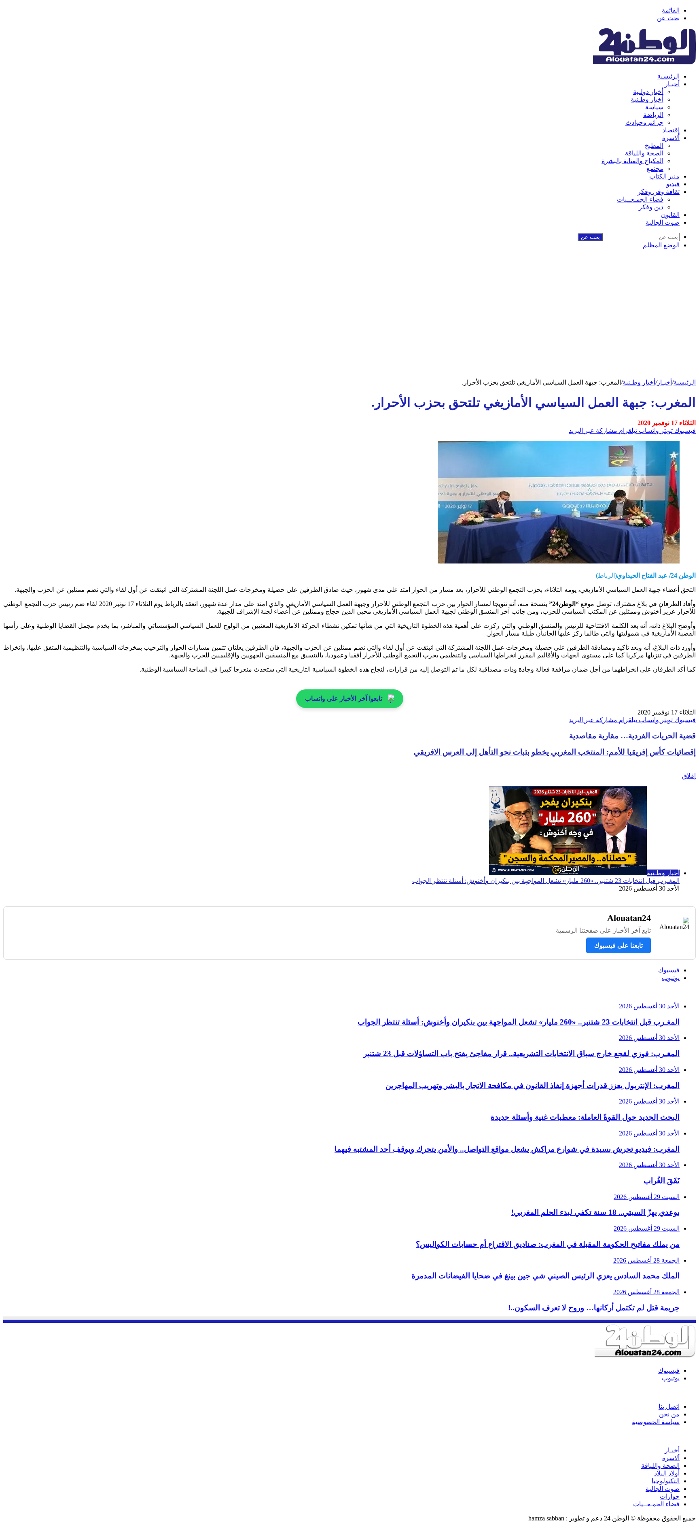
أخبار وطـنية (647, 99)
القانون (670, 214)
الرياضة (653, 114)
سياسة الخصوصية (656, 1421)
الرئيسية (668, 76)
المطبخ (654, 145)
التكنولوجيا (666, 1481)
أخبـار (672, 84)
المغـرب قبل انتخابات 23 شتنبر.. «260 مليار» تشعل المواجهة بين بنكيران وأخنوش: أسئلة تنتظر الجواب (546, 880)
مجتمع (654, 168)
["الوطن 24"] (644, 62)
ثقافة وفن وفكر (659, 191)
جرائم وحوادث (644, 122)
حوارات (670, 1496)
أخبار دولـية (648, 91)
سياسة (654, 107)
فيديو (673, 184)
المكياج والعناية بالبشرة (632, 160)
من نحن (669, 1414)
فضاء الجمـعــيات (640, 199)
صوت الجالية (663, 222)
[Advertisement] (349, 317)
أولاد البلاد (667, 1473)
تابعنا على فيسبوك (618, 945)
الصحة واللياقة (644, 153)
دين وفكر (651, 207)
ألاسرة (671, 137)
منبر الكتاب (664, 176)
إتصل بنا (669, 1406)
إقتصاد (671, 130)
